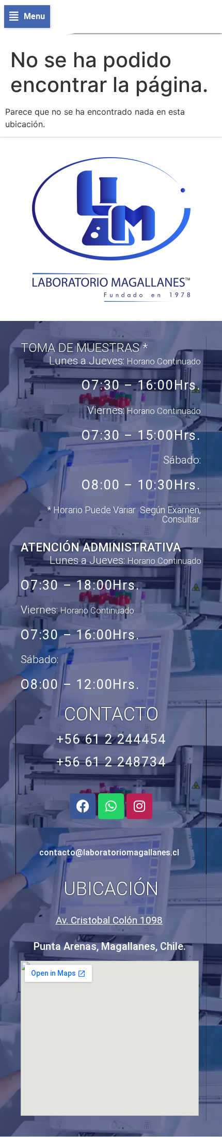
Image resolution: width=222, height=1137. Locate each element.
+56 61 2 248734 (111, 762)
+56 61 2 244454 (111, 739)
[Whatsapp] (111, 806)
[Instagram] (139, 806)
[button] (27, 16)
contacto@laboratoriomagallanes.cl (109, 852)
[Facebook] (83, 806)
